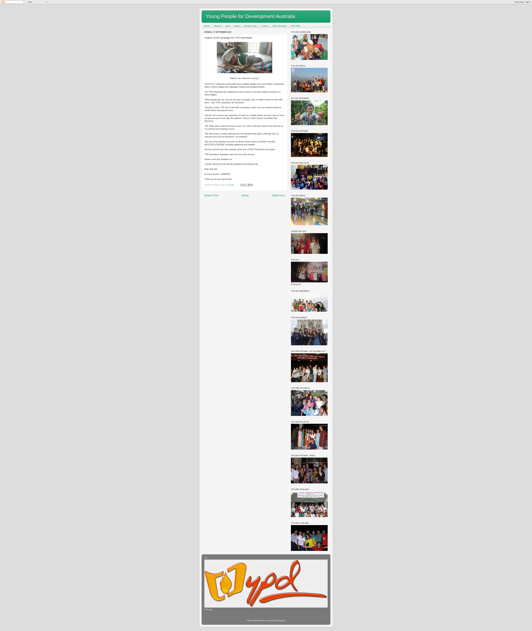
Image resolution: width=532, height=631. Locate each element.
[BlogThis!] (244, 185)
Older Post (278, 195)
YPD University (279, 26)
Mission (217, 26)
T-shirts (264, 26)
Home (207, 26)
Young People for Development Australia (250, 16)
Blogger (281, 620)
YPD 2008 (295, 26)
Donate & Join (250, 26)
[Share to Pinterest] (251, 185)
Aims (227, 26)
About (237, 26)
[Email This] (241, 185)
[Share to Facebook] (249, 185)
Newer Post (211, 195)
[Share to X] (246, 185)
